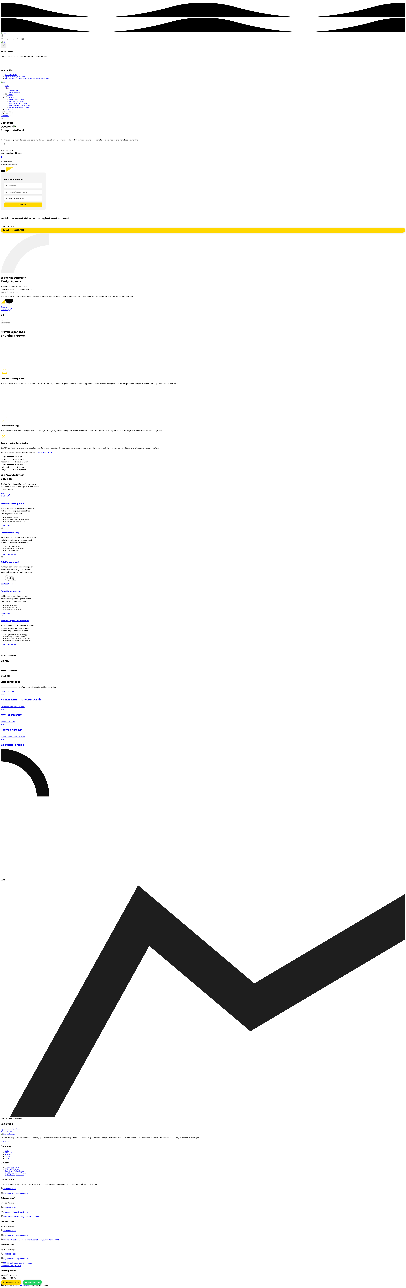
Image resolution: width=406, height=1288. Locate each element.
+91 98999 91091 (11, 75)
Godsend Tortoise (12, 745)
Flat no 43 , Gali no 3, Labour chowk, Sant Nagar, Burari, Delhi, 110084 (31, 1240)
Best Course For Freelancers (18, 103)
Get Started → (23, 204)
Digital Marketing (10, 532)
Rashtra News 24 (12, 730)
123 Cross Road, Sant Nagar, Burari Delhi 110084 (22, 1216)
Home (7, 86)
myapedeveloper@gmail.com (15, 77)
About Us (8, 1153)
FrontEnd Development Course (19, 105)
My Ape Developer (24, 1285)
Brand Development (11, 591)
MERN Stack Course (16, 99)
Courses (10, 97)
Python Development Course (19, 107)
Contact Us (9, 109)
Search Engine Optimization (15, 620)
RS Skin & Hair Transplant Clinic (21, 699)
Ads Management (10, 562)
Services (10, 95)
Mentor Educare (11, 714)
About (7, 88)
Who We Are (13, 90)
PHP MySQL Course (16, 101)
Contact (7, 1158)
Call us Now (8, 1132)
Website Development (12, 503)
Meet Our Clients (15, 92)
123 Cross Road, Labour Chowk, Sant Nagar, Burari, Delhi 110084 (27, 78)
